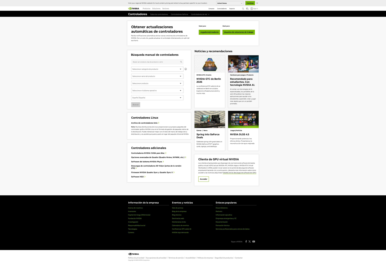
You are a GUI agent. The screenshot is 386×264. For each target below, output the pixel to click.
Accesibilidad (191, 258)
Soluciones (156, 8)
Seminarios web (178, 218)
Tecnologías (132, 229)
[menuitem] (146, 8)
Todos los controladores (159, 14)
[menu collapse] (171, 9)
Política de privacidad (136, 258)
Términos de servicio (176, 258)
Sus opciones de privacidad (156, 258)
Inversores (132, 211)
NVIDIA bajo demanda (180, 232)
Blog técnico (176, 215)
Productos (146, 8)
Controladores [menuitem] (222, 8)
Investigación (133, 222)
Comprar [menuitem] (211, 8)
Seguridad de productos (224, 258)
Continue (250, 3)
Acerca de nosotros (135, 208)
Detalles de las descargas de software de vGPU (239, 173)
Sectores (165, 8)
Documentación (222, 222)
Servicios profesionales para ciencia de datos (232, 229)
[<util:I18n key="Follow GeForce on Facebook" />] (246, 241)
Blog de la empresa (179, 211)
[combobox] (157, 69)
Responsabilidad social (136, 225)
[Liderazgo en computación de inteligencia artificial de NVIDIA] (133, 8)
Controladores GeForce (179, 14)
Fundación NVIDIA (135, 218)
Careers (131, 232)
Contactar (239, 258)
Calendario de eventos (180, 225)
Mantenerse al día (179, 222)
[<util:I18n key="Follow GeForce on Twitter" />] (249, 241)
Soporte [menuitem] (232, 8)
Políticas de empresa (205, 258)
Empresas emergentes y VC (226, 218)
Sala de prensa (177, 208)
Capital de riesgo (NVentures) (139, 215)
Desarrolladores (222, 208)
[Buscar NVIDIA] (243, 8)
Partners (219, 211)
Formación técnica (222, 225)
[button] (247, 9)
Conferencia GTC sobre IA (181, 229)
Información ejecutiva (224, 215)
